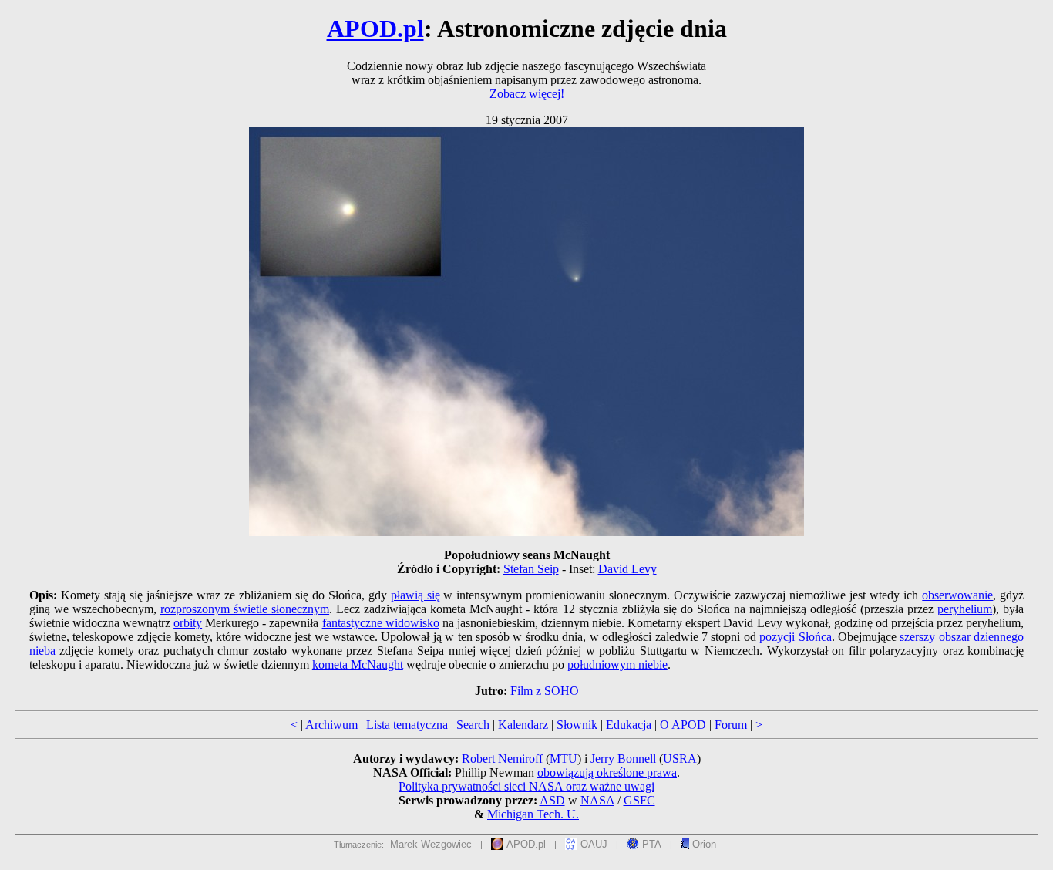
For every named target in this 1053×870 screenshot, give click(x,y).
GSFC (639, 800)
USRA (680, 758)
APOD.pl (375, 28)
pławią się (415, 595)
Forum (731, 724)
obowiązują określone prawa (607, 772)
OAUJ (592, 844)
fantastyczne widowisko (380, 622)
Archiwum (331, 724)
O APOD (683, 724)
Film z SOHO (544, 690)
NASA (597, 800)
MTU (563, 758)
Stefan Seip (531, 568)
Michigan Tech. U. (533, 814)
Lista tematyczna (407, 724)
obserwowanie (957, 595)
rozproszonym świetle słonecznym (244, 608)
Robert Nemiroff (502, 758)
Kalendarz (523, 724)
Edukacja (628, 724)
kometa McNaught (357, 664)
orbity (187, 622)
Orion (702, 844)
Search (472, 724)
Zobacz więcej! (526, 93)
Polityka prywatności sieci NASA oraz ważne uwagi (526, 786)
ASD (552, 800)
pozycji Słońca (795, 636)
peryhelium (964, 608)
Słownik (577, 724)
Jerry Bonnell (623, 758)
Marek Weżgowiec (431, 844)
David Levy (627, 568)
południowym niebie (617, 664)
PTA (650, 844)
